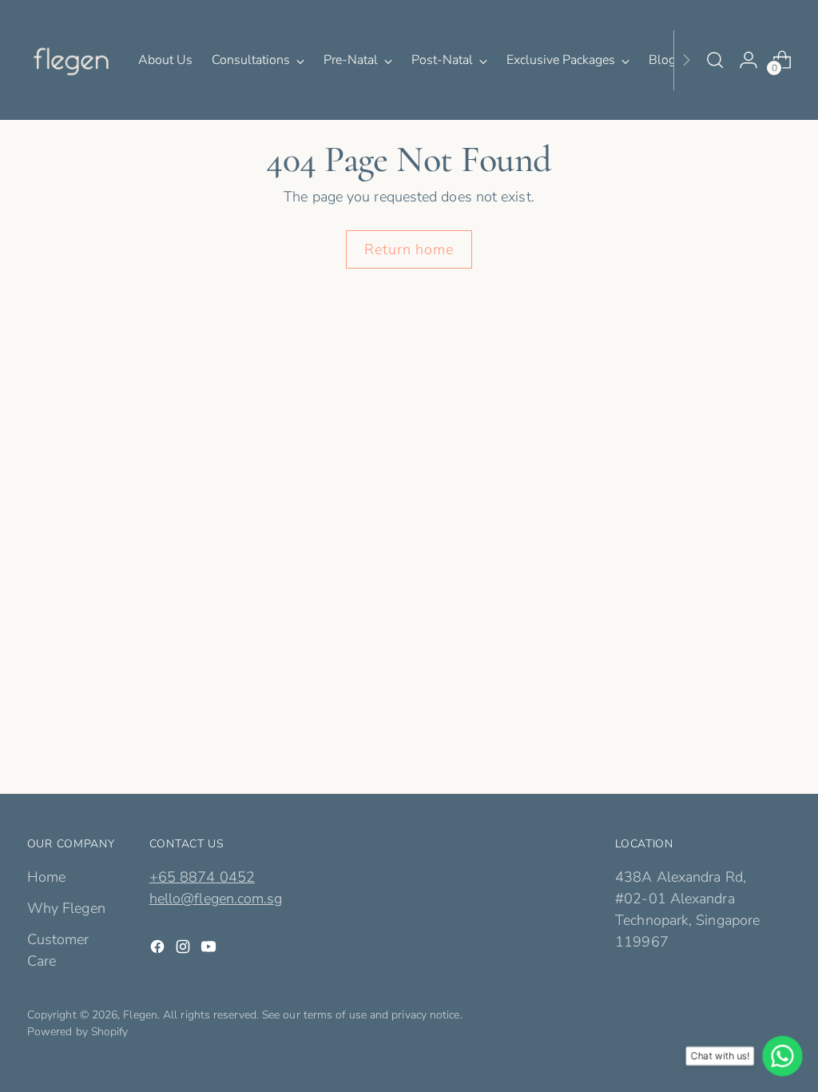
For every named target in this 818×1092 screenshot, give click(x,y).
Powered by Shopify (78, 1031)
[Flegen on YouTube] (210, 950)
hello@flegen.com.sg (216, 898)
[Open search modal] (715, 60)
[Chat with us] (782, 1056)
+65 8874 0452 (202, 877)
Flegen (140, 1014)
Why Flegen (66, 908)
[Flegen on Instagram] (184, 950)
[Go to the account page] (748, 60)
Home (46, 877)
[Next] (686, 60)
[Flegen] (71, 60)
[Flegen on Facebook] (159, 950)
